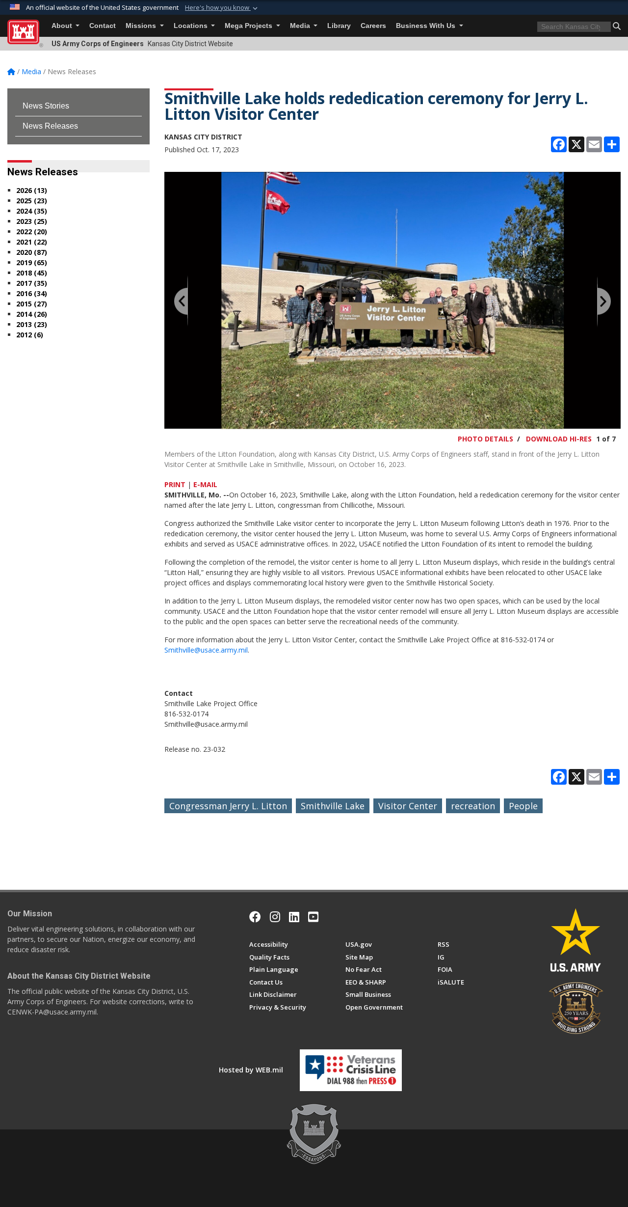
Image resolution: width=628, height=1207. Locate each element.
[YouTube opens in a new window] (313, 917)
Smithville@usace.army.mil (206, 650)
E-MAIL (205, 484)
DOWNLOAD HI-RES (559, 438)
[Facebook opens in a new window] (255, 917)
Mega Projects (249, 25)
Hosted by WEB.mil (251, 1069)
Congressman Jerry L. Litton (228, 806)
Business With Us (426, 25)
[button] (222, 8)
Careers (373, 25)
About (63, 25)
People (523, 806)
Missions (142, 25)
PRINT (174, 484)
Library (339, 25)
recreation (473, 806)
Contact (102, 25)
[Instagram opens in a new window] (275, 917)
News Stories (46, 106)
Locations (191, 25)
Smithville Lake (333, 806)
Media (301, 25)
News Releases (50, 126)
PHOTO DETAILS (485, 438)
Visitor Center (407, 806)
